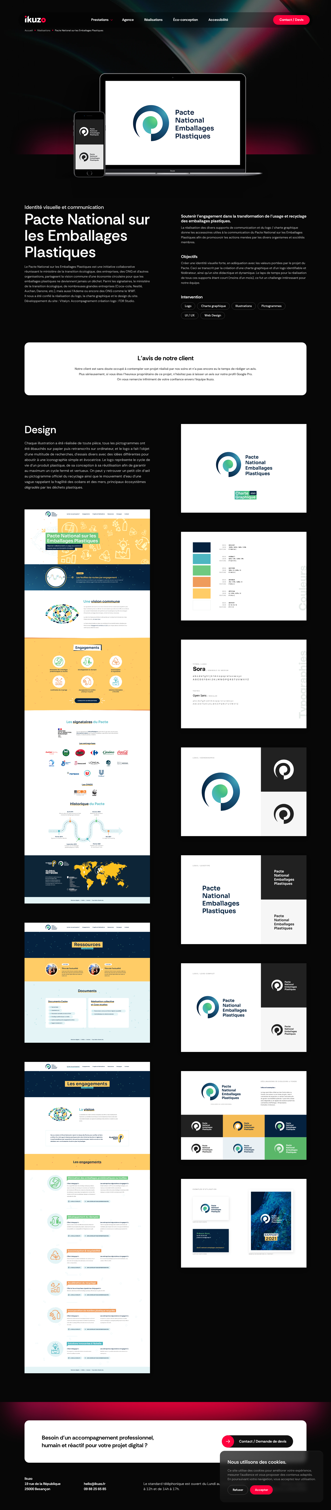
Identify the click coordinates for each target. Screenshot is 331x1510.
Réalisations (43, 30)
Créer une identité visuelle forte (203, 263)
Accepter (261, 1490)
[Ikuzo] (35, 20)
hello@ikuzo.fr (94, 1483)
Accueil (29, 30)
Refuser (238, 1490)
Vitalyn (65, 301)
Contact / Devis (291, 19)
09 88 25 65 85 (95, 1489)
